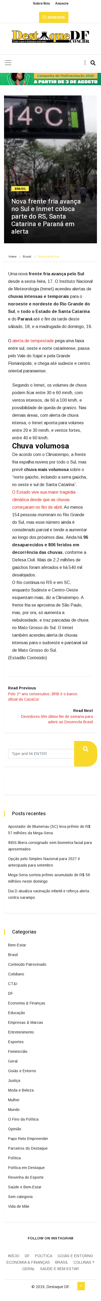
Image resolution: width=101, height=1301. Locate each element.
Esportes (16, 1042)
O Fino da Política (23, 1119)
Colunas (82, 1262)
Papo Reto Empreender (28, 1138)
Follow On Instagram (50, 1238)
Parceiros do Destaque (28, 1148)
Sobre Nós (41, 3)
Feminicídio (17, 1051)
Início (13, 1256)
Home (12, 256)
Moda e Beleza (21, 1090)
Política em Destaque (26, 1167)
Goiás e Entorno (22, 1071)
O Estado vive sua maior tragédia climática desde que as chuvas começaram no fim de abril (43, 499)
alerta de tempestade (33, 340)
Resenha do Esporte (26, 1177)
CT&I (12, 984)
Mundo (14, 1109)
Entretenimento (21, 1032)
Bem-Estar (17, 945)
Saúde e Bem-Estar (24, 1187)
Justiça (14, 1080)
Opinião (14, 1129)
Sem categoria (20, 1197)
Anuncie (61, 3)
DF (10, 993)
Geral (13, 1061)
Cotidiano (16, 974)
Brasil (20, 189)
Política (14, 1158)
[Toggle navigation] (8, 63)
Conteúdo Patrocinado (27, 964)
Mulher (14, 1100)
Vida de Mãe (18, 1206)
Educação (16, 1013)
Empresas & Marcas (25, 1022)
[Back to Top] (81, 1286)
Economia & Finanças (26, 1003)
